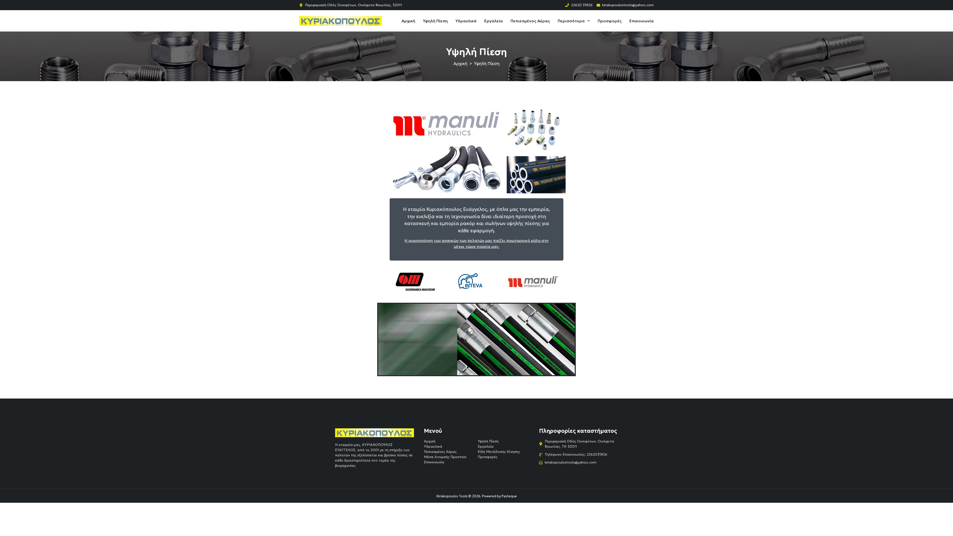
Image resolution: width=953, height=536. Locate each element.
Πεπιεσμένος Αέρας (530, 20)
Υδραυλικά (465, 20)
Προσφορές (610, 20)
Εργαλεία (493, 20)
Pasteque (509, 496)
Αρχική (408, 20)
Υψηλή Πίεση (435, 20)
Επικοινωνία (641, 20)
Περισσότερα (571, 20)
